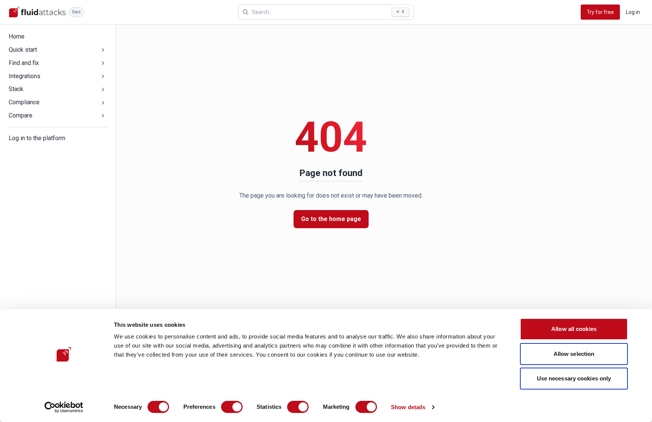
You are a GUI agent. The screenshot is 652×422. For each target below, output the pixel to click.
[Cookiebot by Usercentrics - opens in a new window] (64, 407)
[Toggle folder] (103, 50)
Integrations (24, 76)
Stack (16, 89)
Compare (20, 115)
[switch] (232, 407)
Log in (633, 12)
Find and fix (24, 62)
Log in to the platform (37, 138)
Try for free (600, 12)
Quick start (23, 49)
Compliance (24, 102)
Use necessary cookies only (574, 378)
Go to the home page (331, 219)
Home (17, 36)
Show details (408, 407)
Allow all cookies (574, 329)
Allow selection (574, 354)
